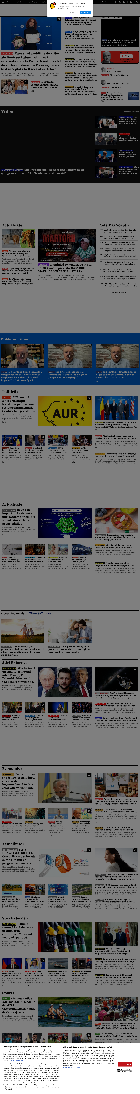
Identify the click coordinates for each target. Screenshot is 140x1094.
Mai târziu (72, 12)
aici (18, 1078)
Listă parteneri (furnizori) (72, 1067)
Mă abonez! (85, 12)
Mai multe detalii (17, 1060)
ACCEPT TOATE (125, 1064)
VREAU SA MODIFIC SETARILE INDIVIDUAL (124, 1070)
